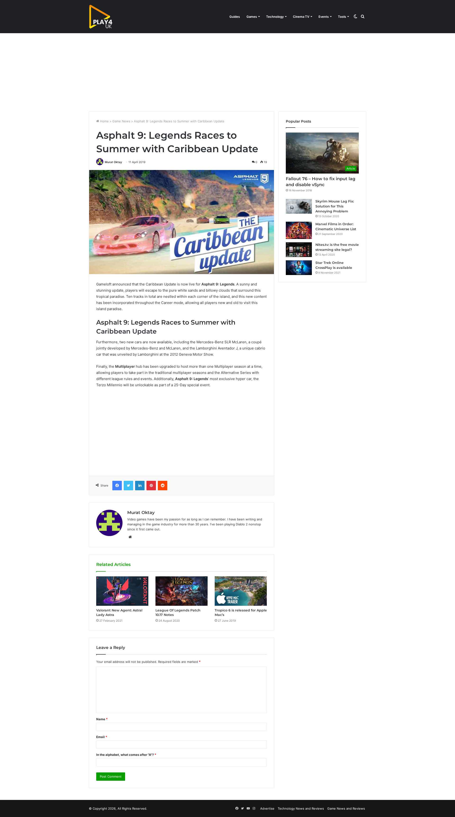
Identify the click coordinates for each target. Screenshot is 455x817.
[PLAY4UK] (101, 16)
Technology (275, 16)
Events (323, 16)
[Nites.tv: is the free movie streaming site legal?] (299, 249)
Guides (234, 16)
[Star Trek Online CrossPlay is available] (299, 267)
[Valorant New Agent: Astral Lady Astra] (122, 591)
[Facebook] (117, 485)
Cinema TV (301, 16)
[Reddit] (162, 485)
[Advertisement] (227, 71)
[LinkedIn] (140, 485)
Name (102, 719)
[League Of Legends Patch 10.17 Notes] (181, 591)
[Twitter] (128, 485)
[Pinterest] (151, 485)
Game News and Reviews (346, 808)
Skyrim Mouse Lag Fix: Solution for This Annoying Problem (334, 206)
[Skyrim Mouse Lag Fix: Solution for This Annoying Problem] (299, 206)
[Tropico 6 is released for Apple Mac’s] (241, 591)
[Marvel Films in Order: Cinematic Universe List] (299, 230)
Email (101, 737)
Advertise (267, 808)
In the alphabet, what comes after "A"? (126, 755)
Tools (342, 16)
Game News (121, 121)
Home (104, 121)
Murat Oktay (113, 162)
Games (251, 16)
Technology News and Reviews (301, 808)
